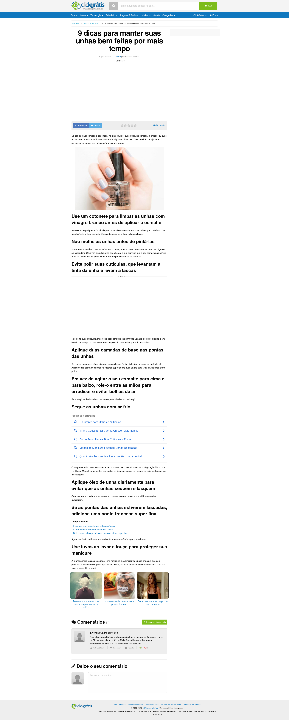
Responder (116, 648)
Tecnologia (96, 15)
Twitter (97, 125)
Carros (74, 15)
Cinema (84, 15)
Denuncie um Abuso (191, 704)
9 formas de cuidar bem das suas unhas (93, 529)
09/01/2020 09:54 (98, 648)
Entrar (215, 15)
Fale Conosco (119, 704)
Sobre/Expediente (135, 704)
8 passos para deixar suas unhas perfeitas (94, 525)
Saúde (156, 15)
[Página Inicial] (88, 6)
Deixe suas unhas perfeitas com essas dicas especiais (100, 533)
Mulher (145, 15)
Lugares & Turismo (129, 15)
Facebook (82, 125)
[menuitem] (74, 15)
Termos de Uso (151, 704)
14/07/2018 (116, 56)
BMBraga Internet (150, 707)
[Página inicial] (81, 705)
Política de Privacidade (171, 704)
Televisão (111, 15)
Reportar (130, 648)
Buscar (208, 5)
